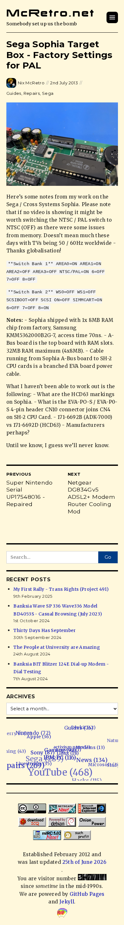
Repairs (32, 93)
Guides (13, 93)
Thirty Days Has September (44, 630)
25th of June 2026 (84, 862)
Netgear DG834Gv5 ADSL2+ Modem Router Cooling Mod (91, 497)
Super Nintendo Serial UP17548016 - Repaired (29, 493)
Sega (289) (45, 753)
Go (108, 557)
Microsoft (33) (101, 768)
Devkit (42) (88, 730)
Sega (48, 93)
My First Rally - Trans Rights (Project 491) (60, 589)
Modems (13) (90, 750)
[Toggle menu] (112, 17)
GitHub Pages (87, 894)
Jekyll (66, 902)
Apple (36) (43, 736)
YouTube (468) (57, 769)
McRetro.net (50, 13)
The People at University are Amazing (56, 647)
